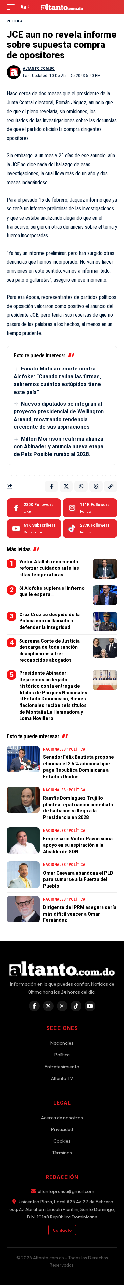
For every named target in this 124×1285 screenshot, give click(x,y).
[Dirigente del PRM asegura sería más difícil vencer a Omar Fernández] (23, 909)
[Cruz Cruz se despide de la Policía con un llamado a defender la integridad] (105, 621)
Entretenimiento (62, 1067)
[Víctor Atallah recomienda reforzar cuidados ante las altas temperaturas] (105, 569)
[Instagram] (90, 507)
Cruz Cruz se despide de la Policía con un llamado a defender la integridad (49, 621)
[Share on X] (66, 486)
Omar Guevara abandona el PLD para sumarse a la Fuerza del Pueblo (78, 879)
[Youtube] (34, 528)
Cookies (62, 1141)
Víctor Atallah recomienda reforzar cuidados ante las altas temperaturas (49, 568)
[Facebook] (34, 507)
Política (14, 21)
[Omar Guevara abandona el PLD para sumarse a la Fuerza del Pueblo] (23, 874)
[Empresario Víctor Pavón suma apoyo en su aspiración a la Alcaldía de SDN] (23, 840)
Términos (62, 1153)
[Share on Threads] (96, 486)
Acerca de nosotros (62, 1118)
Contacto (62, 1230)
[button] (12, 6)
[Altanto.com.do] (62, 7)
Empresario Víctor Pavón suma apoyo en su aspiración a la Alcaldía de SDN (78, 845)
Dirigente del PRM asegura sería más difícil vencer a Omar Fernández (79, 914)
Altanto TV (62, 1078)
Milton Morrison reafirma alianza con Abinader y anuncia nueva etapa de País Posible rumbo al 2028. (58, 446)
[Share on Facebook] (51, 486)
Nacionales (54, 749)
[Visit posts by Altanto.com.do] (14, 72)
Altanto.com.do (39, 68)
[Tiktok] (90, 528)
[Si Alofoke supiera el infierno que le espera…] (105, 595)
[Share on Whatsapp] (81, 486)
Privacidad (62, 1129)
